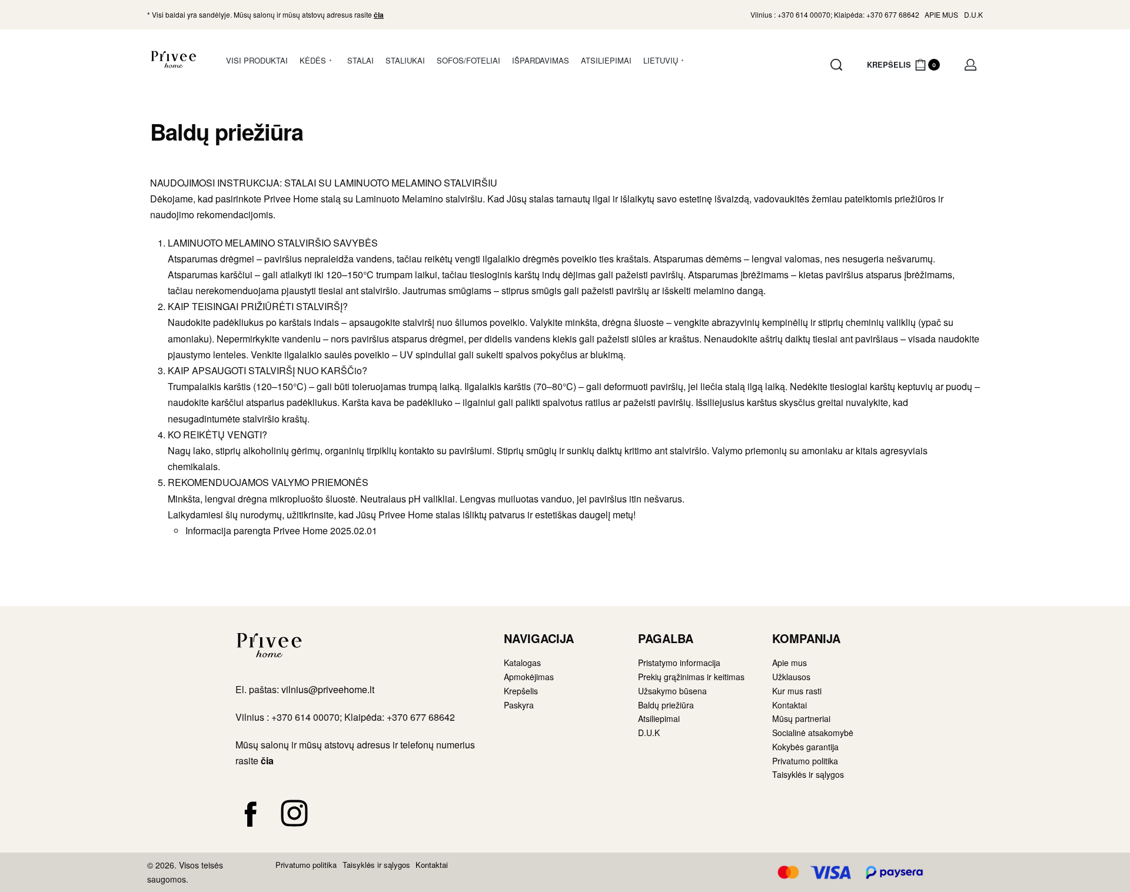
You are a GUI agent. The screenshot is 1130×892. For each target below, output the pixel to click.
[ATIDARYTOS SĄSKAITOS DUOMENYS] (970, 64)
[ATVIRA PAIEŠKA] (836, 64)
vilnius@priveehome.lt (329, 689)
